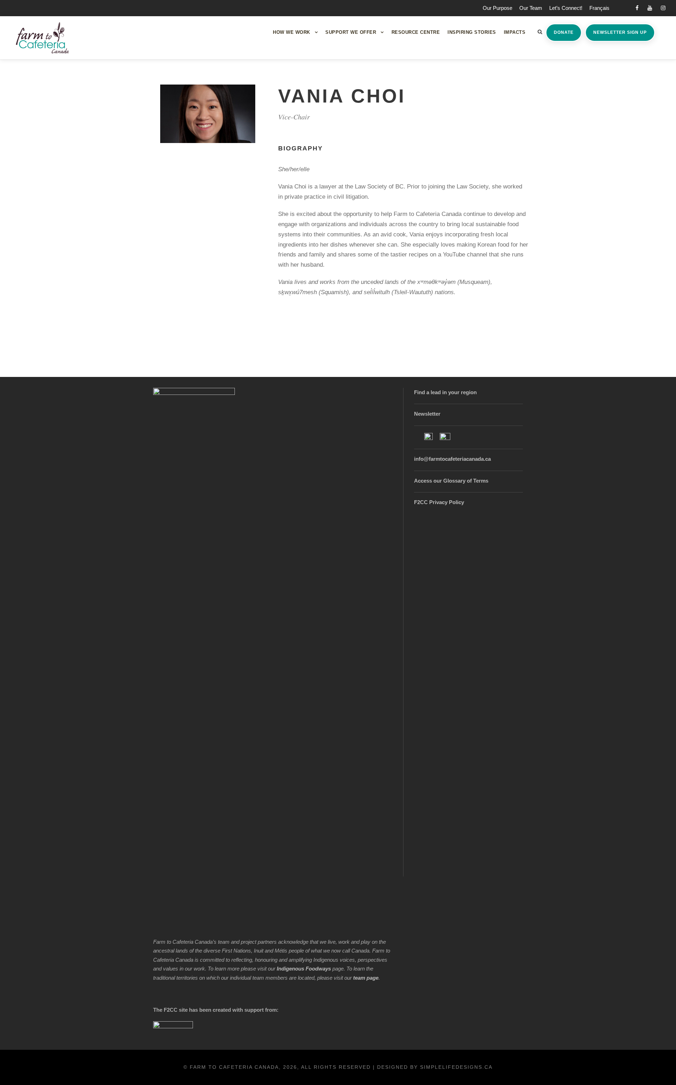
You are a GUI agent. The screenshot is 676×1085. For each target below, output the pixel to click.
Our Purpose (497, 8)
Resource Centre (416, 32)
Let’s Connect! (565, 8)
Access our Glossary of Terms (451, 481)
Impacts (515, 32)
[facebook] (637, 8)
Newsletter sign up (620, 32)
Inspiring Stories (471, 32)
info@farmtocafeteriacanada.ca (452, 459)
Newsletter (427, 414)
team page (365, 978)
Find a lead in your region (445, 392)
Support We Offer (350, 32)
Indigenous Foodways (304, 969)
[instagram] (663, 8)
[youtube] (649, 8)
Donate (564, 32)
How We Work (291, 32)
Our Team (530, 8)
